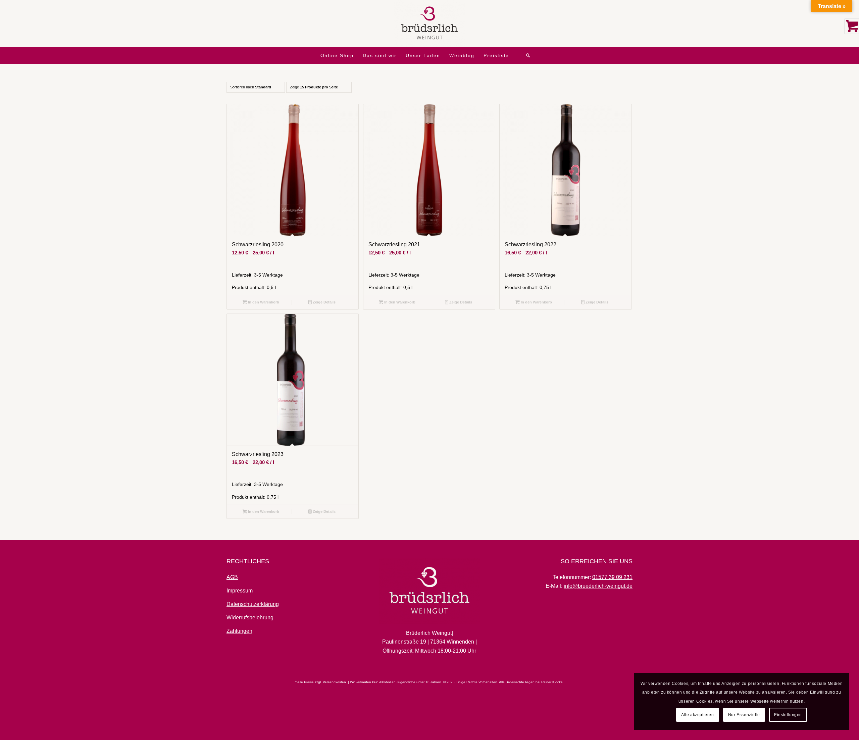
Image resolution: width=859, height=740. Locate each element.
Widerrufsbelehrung (249, 617)
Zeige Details (324, 302)
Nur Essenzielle (744, 714)
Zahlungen (239, 631)
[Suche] (528, 55)
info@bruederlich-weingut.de (598, 586)
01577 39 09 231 (612, 577)
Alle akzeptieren (697, 714)
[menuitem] (337, 55)
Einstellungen (788, 714)
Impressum (239, 590)
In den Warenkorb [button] (263, 302)
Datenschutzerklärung (252, 604)
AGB (232, 577)
